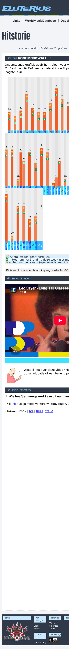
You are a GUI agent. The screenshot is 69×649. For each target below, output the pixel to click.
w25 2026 (6, 245)
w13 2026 (65, 190)
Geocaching (40, 642)
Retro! (37, 628)
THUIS (39, 411)
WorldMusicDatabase (40, 20)
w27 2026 (18, 245)
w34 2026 (36, 245)
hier (15, 404)
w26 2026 (12, 245)
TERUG (49, 411)
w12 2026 (59, 190)
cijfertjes (53, 625)
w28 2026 (24, 245)
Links (16, 20)
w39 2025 (47, 190)
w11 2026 (56, 190)
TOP (31, 411)
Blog (36, 625)
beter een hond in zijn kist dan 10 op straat (42, 48)
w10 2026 (53, 190)
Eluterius (26, 8)
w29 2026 (30, 245)
